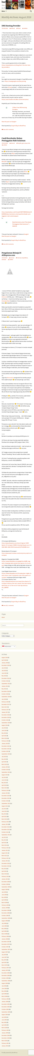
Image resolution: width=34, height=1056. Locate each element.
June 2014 (4, 780)
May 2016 (4, 733)
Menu (3, 11)
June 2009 (4, 894)
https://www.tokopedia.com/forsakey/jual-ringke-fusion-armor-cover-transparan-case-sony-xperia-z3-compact (17, 575)
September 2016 (6, 722)
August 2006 (5, 983)
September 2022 (6, 683)
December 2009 (5, 881)
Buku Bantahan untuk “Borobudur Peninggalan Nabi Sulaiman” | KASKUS (21, 224)
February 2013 (5, 821)
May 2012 (4, 840)
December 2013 (5, 795)
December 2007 (5, 941)
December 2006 (5, 973)
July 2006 (4, 986)
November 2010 (5, 866)
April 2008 (4, 931)
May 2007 (4, 960)
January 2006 (5, 1001)
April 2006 (4, 993)
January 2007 (5, 970)
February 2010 (5, 876)
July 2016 (4, 728)
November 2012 (5, 829)
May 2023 (4, 675)
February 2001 (5, 1043)
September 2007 (6, 949)
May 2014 (4, 782)
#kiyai (13, 153)
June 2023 (4, 673)
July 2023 (4, 670)
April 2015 (4, 761)
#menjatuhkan (6, 301)
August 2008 (5, 920)
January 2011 (5, 861)
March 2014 (4, 788)
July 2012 (4, 837)
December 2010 (5, 863)
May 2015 (4, 759)
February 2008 (5, 936)
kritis (29, 143)
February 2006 (5, 999)
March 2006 (4, 996)
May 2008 (4, 928)
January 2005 (5, 1033)
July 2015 (4, 756)
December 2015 (5, 746)
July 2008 (4, 923)
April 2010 (4, 871)
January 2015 (5, 767)
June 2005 (4, 1020)
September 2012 (6, 834)
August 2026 (5, 657)
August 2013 (5, 806)
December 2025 (5, 665)
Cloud (19, 28)
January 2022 (5, 686)
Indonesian (7, 646)
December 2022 (5, 678)
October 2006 (5, 978)
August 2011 (5, 853)
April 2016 (4, 735)
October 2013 (5, 801)
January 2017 (5, 712)
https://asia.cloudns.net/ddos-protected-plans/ (15, 99)
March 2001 (4, 1040)
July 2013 (4, 808)
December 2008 (5, 910)
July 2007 (4, 954)
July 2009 (4, 892)
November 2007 (5, 944)
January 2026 (5, 662)
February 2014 (5, 790)
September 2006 (6, 980)
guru (23, 143)
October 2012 (5, 832)
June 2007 (4, 957)
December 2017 (5, 704)
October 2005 (5, 1009)
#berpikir (4, 161)
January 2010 (5, 879)
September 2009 (6, 887)
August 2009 (5, 889)
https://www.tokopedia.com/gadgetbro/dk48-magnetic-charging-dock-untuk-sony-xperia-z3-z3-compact (16, 563)
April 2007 (4, 962)
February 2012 (5, 847)
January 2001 (5, 1046)
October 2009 (5, 884)
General (13, 28)
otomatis (4, 259)
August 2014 (5, 775)
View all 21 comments (8, 605)
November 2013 (5, 798)
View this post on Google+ (9, 121)
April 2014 (4, 785)
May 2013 (4, 814)
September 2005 (6, 1012)
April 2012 (4, 842)
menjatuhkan (24, 258)
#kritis (25, 171)
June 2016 (4, 730)
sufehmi (25, 28)
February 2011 (5, 858)
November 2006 (5, 975)
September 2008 (6, 918)
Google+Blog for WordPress (18, 125)
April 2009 (4, 900)
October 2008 (5, 915)
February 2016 (5, 741)
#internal (4, 297)
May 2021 (4, 689)
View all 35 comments (8, 129)
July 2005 (4, 1017)
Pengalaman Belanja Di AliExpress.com (11, 254)
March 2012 (4, 845)
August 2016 (5, 725)
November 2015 (5, 748)
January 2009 (5, 907)
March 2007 (4, 965)
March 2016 (4, 738)
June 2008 (4, 926)
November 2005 (5, 1006)
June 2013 (4, 811)
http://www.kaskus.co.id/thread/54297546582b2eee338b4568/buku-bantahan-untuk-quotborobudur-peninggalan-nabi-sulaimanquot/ (17, 214)
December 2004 (5, 1035)
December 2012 (5, 827)
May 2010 (4, 868)
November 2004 (5, 1038)
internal (19, 258)
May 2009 (4, 897)
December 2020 (5, 691)
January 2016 (5, 743)
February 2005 (5, 1030)
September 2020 (6, 696)
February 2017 (5, 709)
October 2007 (5, 947)
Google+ (26, 234)
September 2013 (6, 803)
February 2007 (5, 967)
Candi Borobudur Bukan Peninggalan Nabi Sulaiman (13, 139)
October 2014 (5, 769)
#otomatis (10, 377)
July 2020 (4, 699)
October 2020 (5, 694)
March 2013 (4, 819)
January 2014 (5, 793)
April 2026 (4, 660)
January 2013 (5, 824)
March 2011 (4, 855)
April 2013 (4, 816)
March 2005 (4, 1027)
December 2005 (5, 1004)
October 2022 (5, 681)
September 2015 (6, 754)
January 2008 (5, 939)
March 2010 (4, 874)
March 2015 (4, 764)
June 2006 (4, 988)
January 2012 (5, 850)
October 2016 (5, 720)
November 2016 (5, 717)
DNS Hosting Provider (11, 26)
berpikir (19, 143)
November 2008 (5, 913)
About (3, 617)
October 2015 (5, 751)
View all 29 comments (8, 244)
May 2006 (4, 991)
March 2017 (4, 707)
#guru (7, 182)
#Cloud (10, 87)
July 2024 (4, 668)
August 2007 (5, 952)
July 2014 (4, 777)
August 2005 (5, 1014)
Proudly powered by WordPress (9, 1052)
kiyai (26, 143)
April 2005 (4, 1025)
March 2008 (4, 934)
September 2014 (6, 772)
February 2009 (5, 905)
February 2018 (5, 702)
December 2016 (5, 715)
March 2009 (4, 902)
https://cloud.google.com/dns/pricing (15, 81)
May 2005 (4, 1022)
